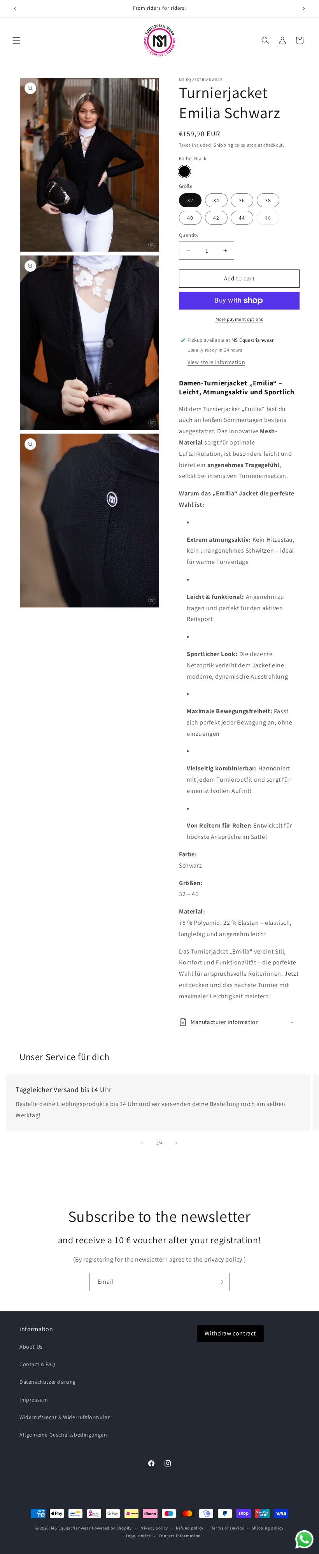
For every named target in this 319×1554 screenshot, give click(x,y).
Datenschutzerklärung (47, 1381)
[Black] (184, 171)
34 (216, 200)
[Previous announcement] (15, 8)
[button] (16, 40)
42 (216, 217)
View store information (216, 362)
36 (242, 200)
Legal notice (138, 1535)
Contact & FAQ (37, 1364)
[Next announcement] (303, 8)
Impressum (33, 1399)
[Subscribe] (220, 1282)
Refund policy (189, 1528)
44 (242, 217)
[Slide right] (176, 1143)
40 (190, 217)
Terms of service (227, 1528)
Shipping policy (268, 1528)
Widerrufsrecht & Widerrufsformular (64, 1417)
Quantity (188, 235)
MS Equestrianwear (71, 1528)
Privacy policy (153, 1528)
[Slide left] (142, 1143)
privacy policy (223, 1259)
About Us (31, 1346)
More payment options (239, 319)
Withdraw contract (230, 1333)
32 (190, 200)
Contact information (180, 1535)
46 (272, 219)
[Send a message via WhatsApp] (304, 1539)
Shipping (223, 145)
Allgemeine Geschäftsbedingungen (63, 1434)
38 (268, 200)
